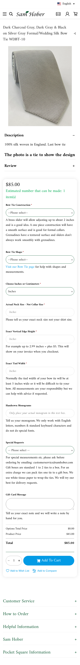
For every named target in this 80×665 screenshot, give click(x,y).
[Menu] (4, 13)
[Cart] (75, 14)
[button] (66, 4)
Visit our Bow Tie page (20, 267)
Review (10, 166)
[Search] (11, 14)
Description (14, 135)
